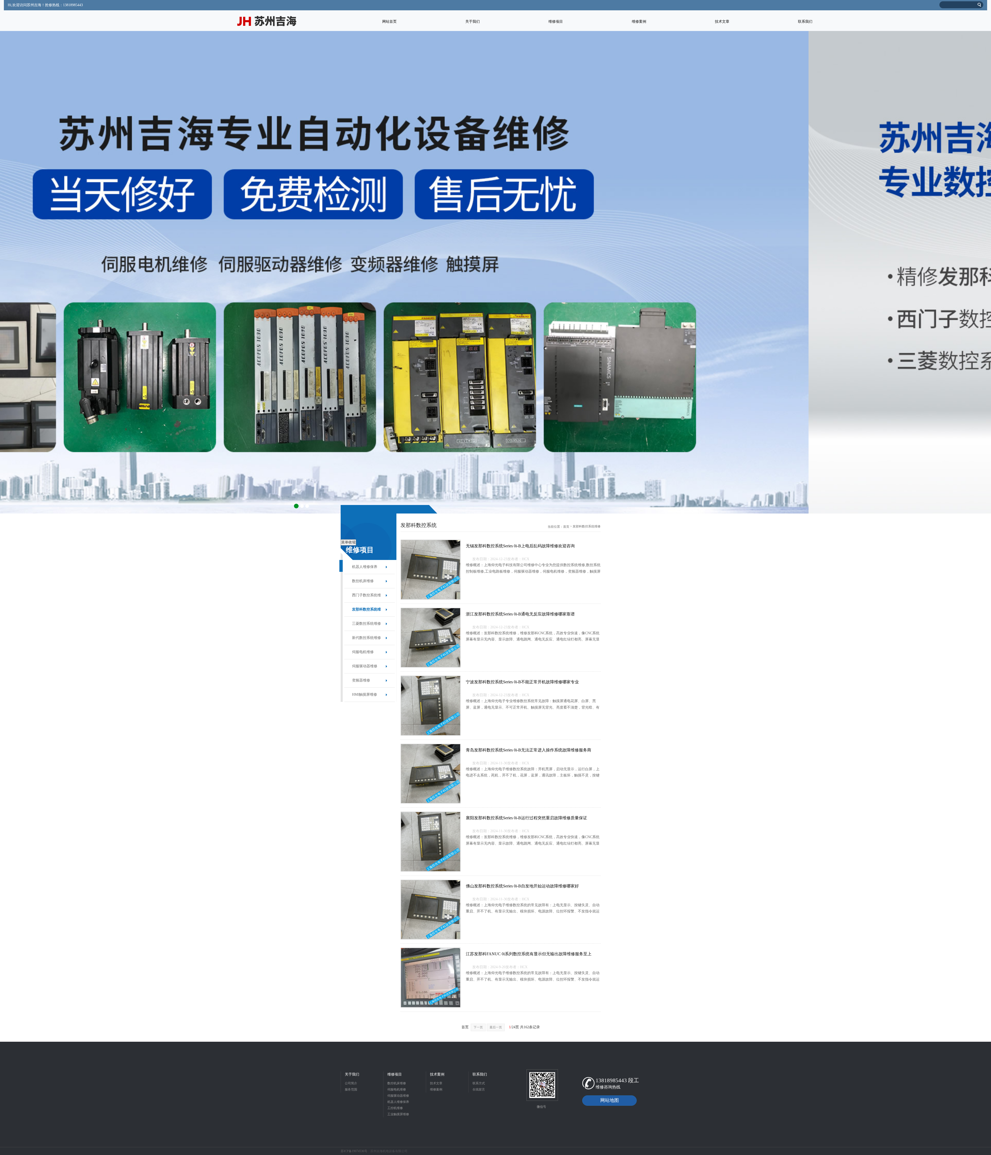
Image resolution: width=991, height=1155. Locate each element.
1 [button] (296, 506)
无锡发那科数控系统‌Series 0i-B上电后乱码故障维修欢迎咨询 (520, 546)
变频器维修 (361, 680)
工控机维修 (395, 1108)
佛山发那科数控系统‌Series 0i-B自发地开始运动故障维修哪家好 (522, 886)
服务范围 (351, 1089)
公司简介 (351, 1083)
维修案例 (436, 1089)
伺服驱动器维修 (364, 666)
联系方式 (479, 1083)
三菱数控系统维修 (366, 623)
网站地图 (609, 1100)
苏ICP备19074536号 (354, 1151)
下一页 (478, 1027)
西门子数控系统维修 (366, 597)
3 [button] (307, 506)
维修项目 (394, 1074)
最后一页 (496, 1027)
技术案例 (437, 1074)
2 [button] (301, 506)
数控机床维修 (363, 581)
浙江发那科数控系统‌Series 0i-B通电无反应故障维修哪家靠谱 (520, 614)
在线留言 (479, 1089)
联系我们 (480, 1074)
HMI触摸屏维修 (364, 694)
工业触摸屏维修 (398, 1114)
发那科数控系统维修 (366, 611)
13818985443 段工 (617, 1080)
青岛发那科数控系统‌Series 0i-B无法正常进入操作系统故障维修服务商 (528, 750)
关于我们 (352, 1074)
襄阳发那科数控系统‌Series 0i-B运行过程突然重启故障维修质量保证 (526, 818)
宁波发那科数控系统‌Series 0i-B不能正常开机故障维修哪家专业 (522, 682)
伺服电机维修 (363, 652)
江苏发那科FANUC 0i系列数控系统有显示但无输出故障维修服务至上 (529, 954)
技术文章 (436, 1083)
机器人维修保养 (364, 567)
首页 (566, 526)
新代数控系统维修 (366, 638)
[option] (495, 272)
